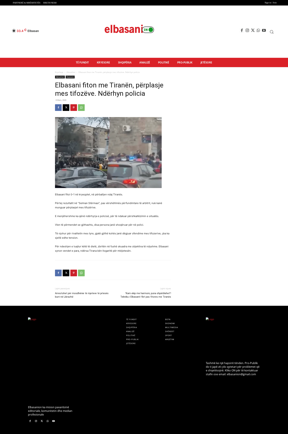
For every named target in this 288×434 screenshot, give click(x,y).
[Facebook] (242, 30)
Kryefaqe (59, 72)
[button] (272, 32)
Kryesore (70, 77)
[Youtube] (264, 30)
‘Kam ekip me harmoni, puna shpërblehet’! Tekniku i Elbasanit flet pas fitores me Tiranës (145, 295)
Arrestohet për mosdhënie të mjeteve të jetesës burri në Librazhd (81, 295)
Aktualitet (70, 72)
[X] (253, 30)
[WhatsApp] (258, 30)
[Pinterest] (73, 107)
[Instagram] (247, 30)
